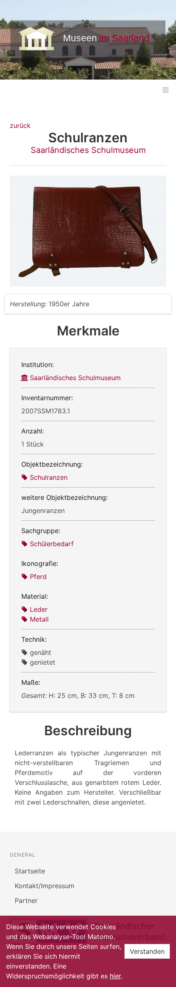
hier (115, 976)
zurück (20, 125)
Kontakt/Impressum (44, 886)
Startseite (30, 871)
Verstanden (147, 951)
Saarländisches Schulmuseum (88, 150)
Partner (26, 900)
